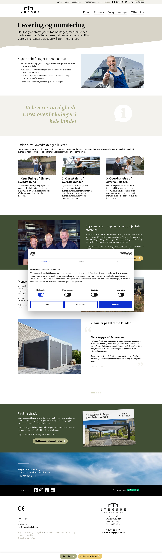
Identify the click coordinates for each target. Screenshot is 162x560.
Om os (59, 2)
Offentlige (137, 12)
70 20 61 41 (122, 246)
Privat (86, 12)
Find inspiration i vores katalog (48, 441)
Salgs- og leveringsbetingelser (31, 532)
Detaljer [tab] (81, 262)
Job (100, 2)
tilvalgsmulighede (41, 423)
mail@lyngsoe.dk (117, 533)
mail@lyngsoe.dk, (93, 249)
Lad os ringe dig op (88, 556)
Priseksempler (90, 2)
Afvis (47, 305)
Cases (67, 2)
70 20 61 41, (37, 430)
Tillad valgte (81, 305)
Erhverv (99, 12)
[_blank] (36, 490)
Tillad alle (115, 305)
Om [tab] (116, 262)
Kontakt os (139, 2)
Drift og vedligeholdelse (28, 527)
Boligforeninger (117, 12)
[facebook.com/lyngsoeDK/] (113, 2)
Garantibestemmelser (55, 532)
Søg (131, 2)
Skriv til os (66, 556)
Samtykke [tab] (45, 262)
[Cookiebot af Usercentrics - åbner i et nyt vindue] (121, 254)
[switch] (67, 295)
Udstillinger (76, 2)
